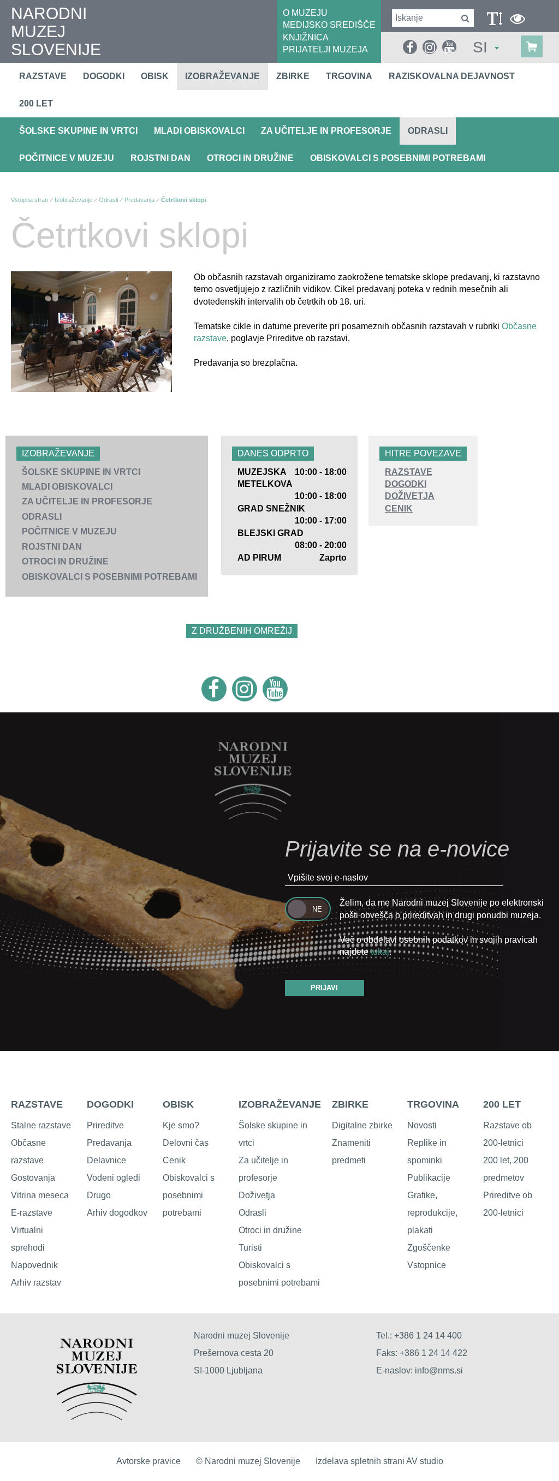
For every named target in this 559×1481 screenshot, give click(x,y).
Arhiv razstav (36, 1282)
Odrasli (428, 130)
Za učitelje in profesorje (326, 130)
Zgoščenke (428, 1247)
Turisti (250, 1247)
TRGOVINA (433, 1104)
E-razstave (31, 1212)
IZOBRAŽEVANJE (280, 1104)
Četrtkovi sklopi (183, 200)
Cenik (174, 1160)
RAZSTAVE (408, 472)
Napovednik (34, 1265)
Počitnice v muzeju (66, 158)
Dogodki (103, 76)
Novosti (422, 1125)
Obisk (155, 76)
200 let (36, 103)
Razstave (43, 76)
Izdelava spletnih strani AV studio (379, 1461)
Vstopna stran (29, 200)
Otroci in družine (250, 158)
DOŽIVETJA (410, 496)
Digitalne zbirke (362, 1125)
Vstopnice (426, 1265)
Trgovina (349, 76)
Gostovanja (33, 1177)
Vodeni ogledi (113, 1177)
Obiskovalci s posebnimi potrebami (397, 158)
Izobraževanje (222, 76)
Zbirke (293, 76)
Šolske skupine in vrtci (78, 130)
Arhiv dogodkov (117, 1212)
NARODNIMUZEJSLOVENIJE (56, 31)
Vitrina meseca (40, 1195)
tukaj (380, 951)
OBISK (178, 1104)
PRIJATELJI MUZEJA (325, 49)
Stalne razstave (41, 1125)
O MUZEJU (305, 12)
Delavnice (106, 1160)
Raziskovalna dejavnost (452, 76)
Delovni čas (186, 1142)
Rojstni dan (160, 158)
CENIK (399, 508)
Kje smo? (181, 1125)
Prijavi (324, 988)
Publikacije (428, 1177)
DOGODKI (405, 484)
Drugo (99, 1195)
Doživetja (257, 1195)
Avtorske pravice (148, 1461)
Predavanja (139, 200)
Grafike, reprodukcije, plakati (432, 1213)
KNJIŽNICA (306, 37)
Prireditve (105, 1125)
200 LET (502, 1104)
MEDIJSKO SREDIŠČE (329, 24)
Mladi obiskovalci (199, 130)
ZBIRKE (350, 1104)
